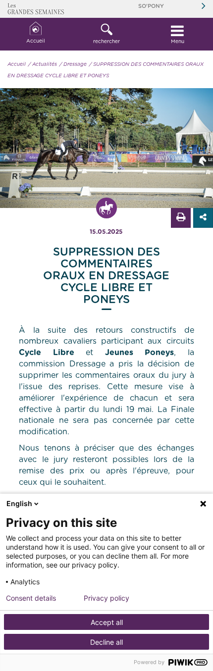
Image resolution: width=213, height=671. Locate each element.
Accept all (107, 622)
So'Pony (151, 6)
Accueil (35, 41)
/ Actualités (42, 64)
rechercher (106, 41)
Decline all (106, 642)
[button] (106, 34)
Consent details (31, 598)
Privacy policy (106, 598)
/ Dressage (73, 64)
